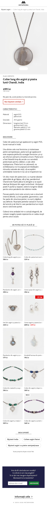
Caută (9, 3)
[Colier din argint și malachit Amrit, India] (13, 406)
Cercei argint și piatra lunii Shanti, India (34, 323)
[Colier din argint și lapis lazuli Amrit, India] (34, 373)
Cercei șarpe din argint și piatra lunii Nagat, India (34, 290)
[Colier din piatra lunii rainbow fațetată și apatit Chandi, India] (34, 242)
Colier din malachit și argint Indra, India (13, 388)
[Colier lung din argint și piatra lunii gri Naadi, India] (13, 242)
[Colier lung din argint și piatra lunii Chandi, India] (23, 43)
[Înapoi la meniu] (23, 458)
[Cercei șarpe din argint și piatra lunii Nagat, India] (34, 275)
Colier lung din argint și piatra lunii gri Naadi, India (13, 257)
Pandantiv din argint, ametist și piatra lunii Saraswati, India (13, 290)
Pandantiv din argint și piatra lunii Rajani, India (13, 355)
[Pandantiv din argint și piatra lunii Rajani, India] (13, 341)
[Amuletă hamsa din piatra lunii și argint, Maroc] (34, 341)
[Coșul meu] (43, 3)
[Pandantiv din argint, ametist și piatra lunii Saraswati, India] (13, 275)
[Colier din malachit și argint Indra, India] (13, 373)
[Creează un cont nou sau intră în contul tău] (38, 3)
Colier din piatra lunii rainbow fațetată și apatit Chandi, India (34, 257)
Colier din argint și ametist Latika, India (34, 421)
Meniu (4, 3)
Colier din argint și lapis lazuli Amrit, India (34, 388)
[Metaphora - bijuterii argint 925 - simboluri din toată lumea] (23, 3)
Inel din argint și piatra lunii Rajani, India (13, 323)
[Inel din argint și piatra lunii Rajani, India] (13, 308)
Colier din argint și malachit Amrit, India (13, 421)
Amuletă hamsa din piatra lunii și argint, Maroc (34, 355)
